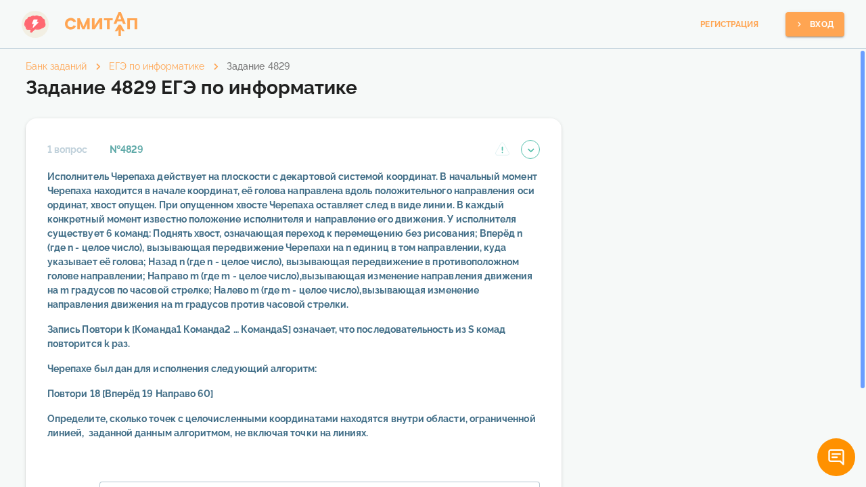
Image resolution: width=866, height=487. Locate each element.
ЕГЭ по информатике (156, 66)
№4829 (126, 149)
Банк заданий (56, 66)
